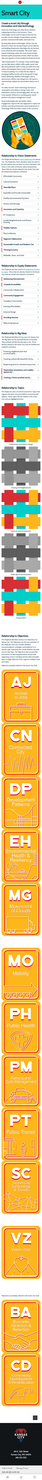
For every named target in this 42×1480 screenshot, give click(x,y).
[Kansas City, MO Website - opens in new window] (21, 1436)
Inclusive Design (9, 312)
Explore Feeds (7, 1468)
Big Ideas (25, 337)
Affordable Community (12, 176)
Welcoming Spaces (11, 323)
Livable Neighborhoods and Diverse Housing (17, 221)
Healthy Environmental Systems (16, 198)
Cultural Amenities (10, 182)
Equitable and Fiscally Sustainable (16, 193)
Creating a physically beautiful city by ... (19, 359)
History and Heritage (11, 204)
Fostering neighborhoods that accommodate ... (15, 352)
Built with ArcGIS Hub (10, 1472)
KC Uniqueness (9, 215)
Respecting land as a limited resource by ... (20, 364)
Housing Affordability (11, 306)
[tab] (21, 176)
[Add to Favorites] (21, 1477)
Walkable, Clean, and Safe (13, 255)
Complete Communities (12, 301)
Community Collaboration (13, 290)
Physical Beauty (9, 233)
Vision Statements (26, 159)
